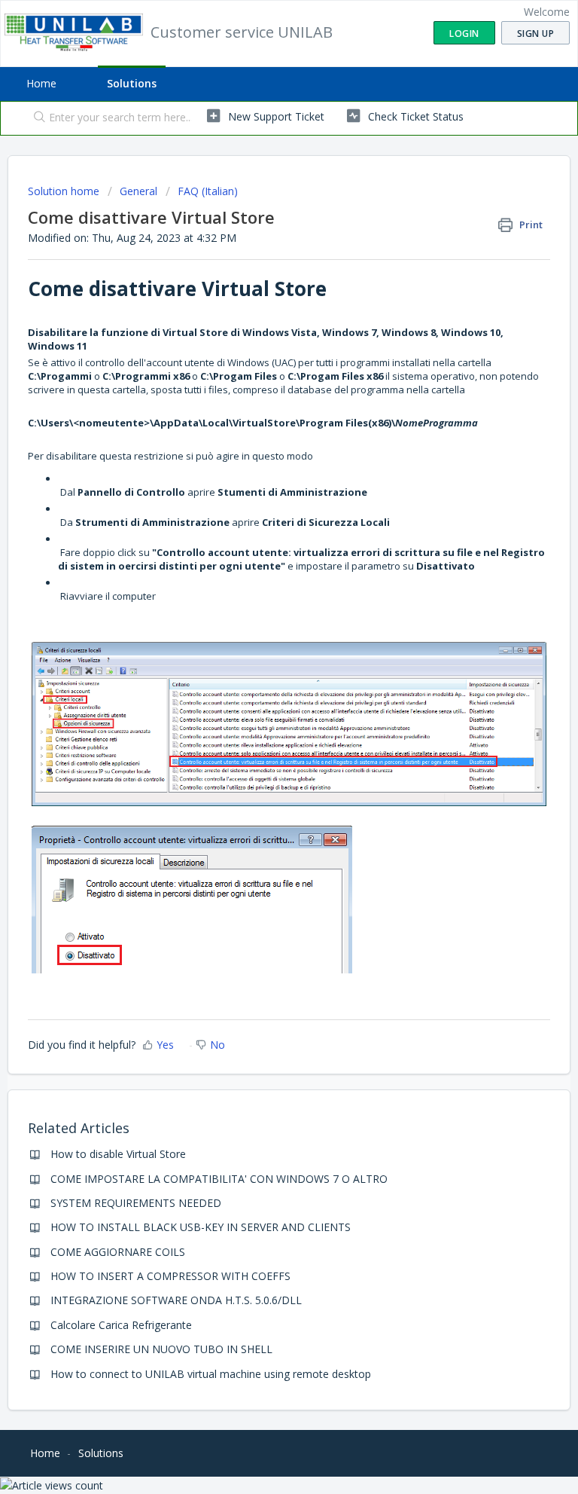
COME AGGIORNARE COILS (117, 1252)
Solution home (65, 191)
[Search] (36, 118)
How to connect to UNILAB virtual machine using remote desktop (210, 1374)
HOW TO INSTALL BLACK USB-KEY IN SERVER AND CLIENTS (200, 1227)
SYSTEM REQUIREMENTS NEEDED (135, 1203)
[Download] (261, 750)
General (138, 191)
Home (41, 83)
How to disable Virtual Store (118, 1154)
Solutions (132, 83)
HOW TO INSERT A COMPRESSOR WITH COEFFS (170, 1276)
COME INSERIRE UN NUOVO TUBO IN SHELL (161, 1349)
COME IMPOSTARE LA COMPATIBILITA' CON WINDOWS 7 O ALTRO (219, 1179)
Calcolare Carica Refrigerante (121, 1325)
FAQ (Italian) (208, 191)
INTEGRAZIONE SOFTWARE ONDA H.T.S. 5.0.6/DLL (176, 1300)
